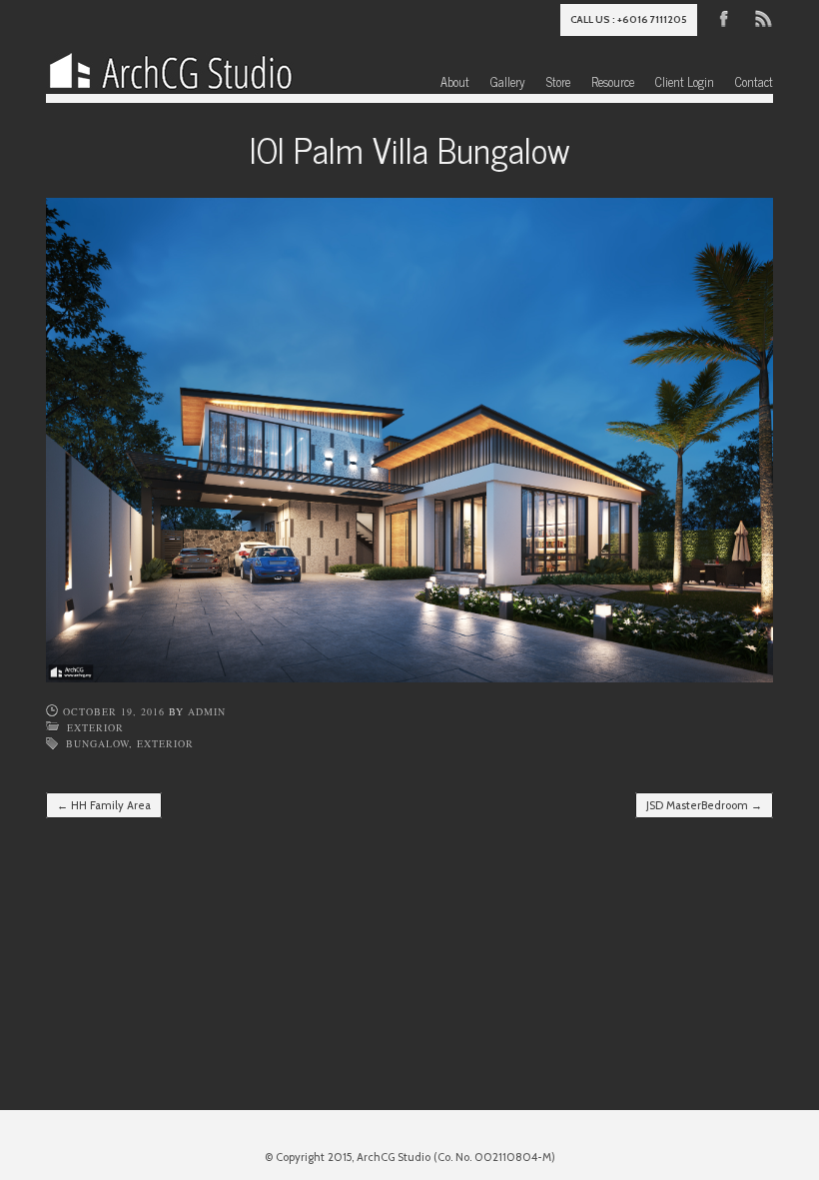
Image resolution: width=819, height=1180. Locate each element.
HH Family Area (104, 805)
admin (207, 711)
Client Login (684, 81)
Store (558, 81)
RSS (762, 17)
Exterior (95, 727)
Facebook (724, 17)
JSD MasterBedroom (704, 805)
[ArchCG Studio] (171, 66)
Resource (612, 81)
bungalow (97, 743)
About (454, 81)
